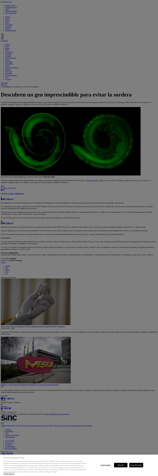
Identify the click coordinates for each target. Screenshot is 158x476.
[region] (79, 465)
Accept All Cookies (136, 465)
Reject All (121, 465)
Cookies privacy (9, 474)
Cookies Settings (105, 465)
